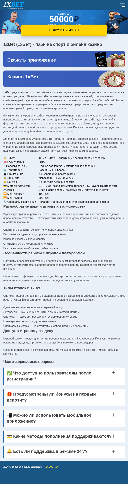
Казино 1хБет (23, 76)
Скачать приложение (31, 60)
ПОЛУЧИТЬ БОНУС (64, 30)
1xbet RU (51, 466)
